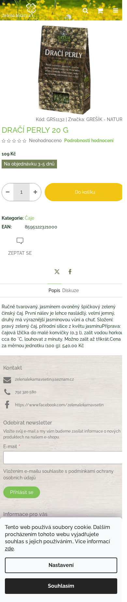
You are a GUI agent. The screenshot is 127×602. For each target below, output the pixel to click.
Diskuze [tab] (70, 290)
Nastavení (61, 565)
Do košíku (85, 192)
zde (9, 549)
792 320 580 (25, 392)
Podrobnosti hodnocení (89, 140)
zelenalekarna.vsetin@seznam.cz (44, 379)
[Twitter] (57, 271)
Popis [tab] (54, 290)
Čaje (29, 218)
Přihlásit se (21, 492)
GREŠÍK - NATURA (105, 119)
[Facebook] (70, 271)
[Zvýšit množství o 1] (35, 192)
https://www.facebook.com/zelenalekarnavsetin (59, 405)
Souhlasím (61, 586)
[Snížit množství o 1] (7, 192)
